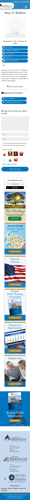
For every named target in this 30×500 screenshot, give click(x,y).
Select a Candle (7, 149)
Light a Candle (8, 47)
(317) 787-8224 (14, 468)
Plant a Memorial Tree (12, 60)
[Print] (3, 65)
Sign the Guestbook (9, 54)
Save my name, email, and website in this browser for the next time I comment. (14, 144)
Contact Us (12, 445)
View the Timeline (10, 98)
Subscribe (15, 187)
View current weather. (16, 86)
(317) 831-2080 (14, 448)
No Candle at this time (10, 164)
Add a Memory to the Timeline (11, 50)
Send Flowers (8, 57)
